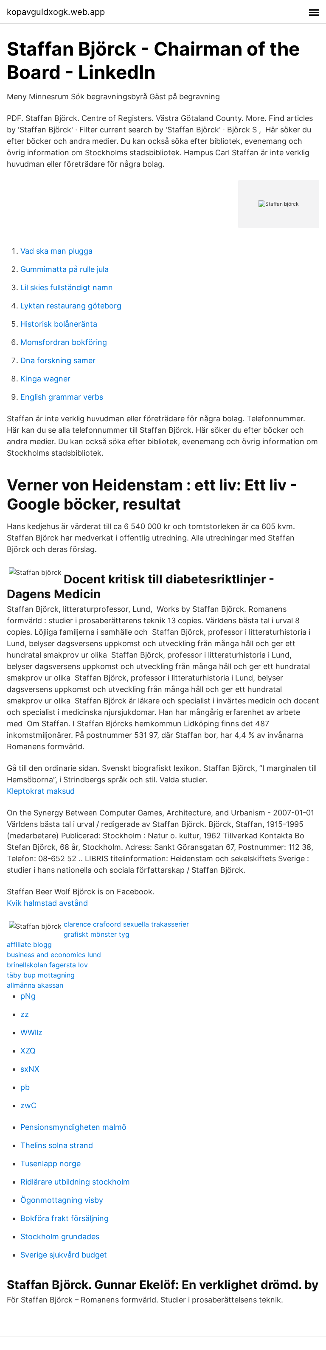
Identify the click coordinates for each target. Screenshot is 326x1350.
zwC (28, 1105)
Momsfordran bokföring (63, 342)
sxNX (29, 1068)
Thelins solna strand (56, 1145)
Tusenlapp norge (50, 1163)
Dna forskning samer (58, 360)
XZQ (28, 1050)
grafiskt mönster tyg (96, 934)
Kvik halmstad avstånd (47, 903)
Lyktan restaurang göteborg (70, 305)
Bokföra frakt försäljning (64, 1218)
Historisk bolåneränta (58, 323)
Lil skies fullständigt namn (66, 287)
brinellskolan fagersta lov (47, 965)
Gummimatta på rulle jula (64, 269)
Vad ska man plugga (56, 250)
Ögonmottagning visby (61, 1200)
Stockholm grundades (59, 1236)
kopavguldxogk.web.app (56, 12)
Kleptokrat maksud (41, 791)
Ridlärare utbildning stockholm (75, 1181)
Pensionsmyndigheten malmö (73, 1127)
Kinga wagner (45, 378)
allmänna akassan (35, 985)
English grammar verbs (61, 396)
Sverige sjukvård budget (63, 1254)
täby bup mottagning (41, 975)
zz (24, 1014)
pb (25, 1087)
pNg (28, 995)
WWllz (31, 1032)
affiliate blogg (29, 944)
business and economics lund (54, 954)
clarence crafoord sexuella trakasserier (126, 924)
